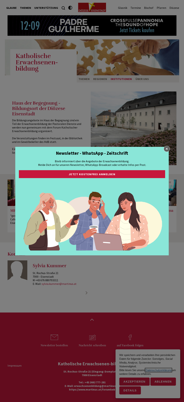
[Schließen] (167, 149)
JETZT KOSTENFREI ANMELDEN (92, 174)
